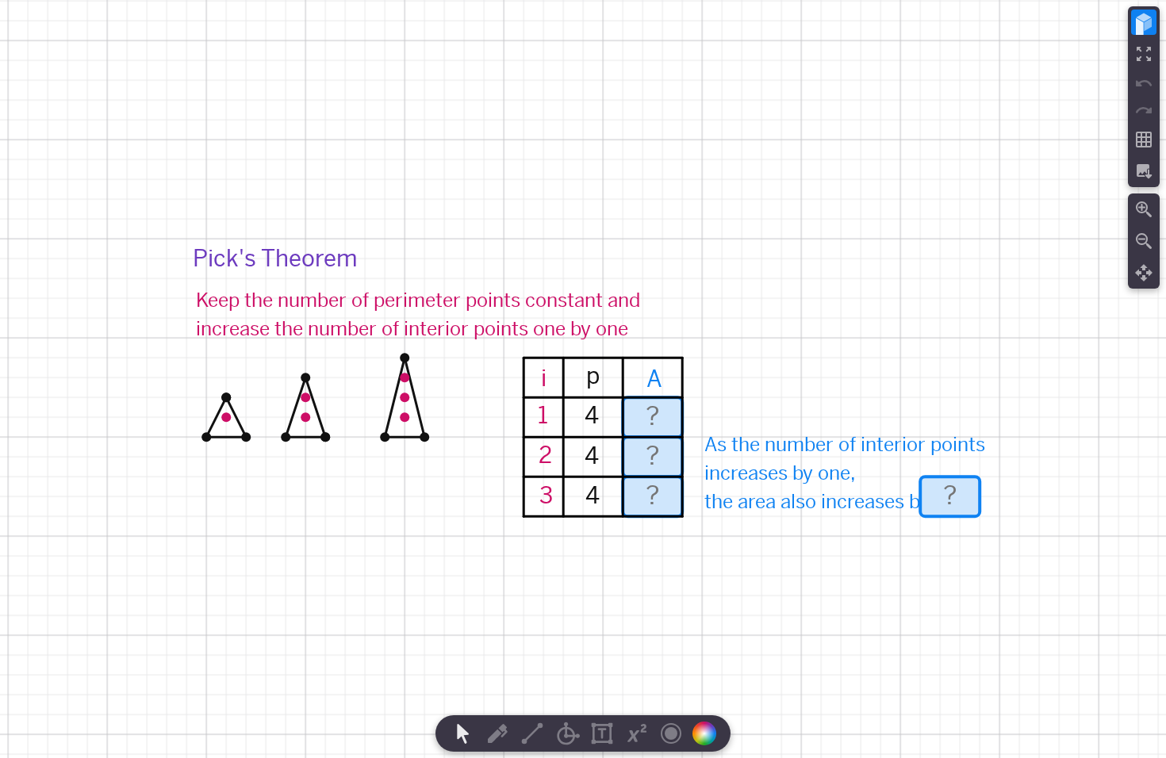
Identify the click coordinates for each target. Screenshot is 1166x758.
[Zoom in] (1144, 209)
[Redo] (1144, 110)
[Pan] (1144, 273)
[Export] (1144, 171)
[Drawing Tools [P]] (497, 733)
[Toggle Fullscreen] (1144, 54)
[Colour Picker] (709, 733)
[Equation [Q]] (636, 733)
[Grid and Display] (1144, 139)
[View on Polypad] (1144, 22)
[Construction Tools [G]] (567, 733)
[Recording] (671, 733)
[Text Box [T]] (602, 733)
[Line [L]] (532, 733)
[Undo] (1144, 83)
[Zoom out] (1144, 241)
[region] (583, 379)
